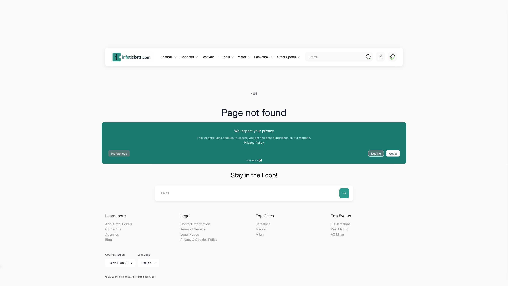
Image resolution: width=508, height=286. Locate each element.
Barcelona (263, 224)
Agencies (112, 234)
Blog (108, 240)
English (146, 262)
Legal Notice (189, 234)
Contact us (113, 229)
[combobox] (335, 56)
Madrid (261, 229)
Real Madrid (339, 229)
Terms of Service (192, 229)
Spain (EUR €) (118, 262)
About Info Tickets (118, 224)
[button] (168, 56)
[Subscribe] (344, 193)
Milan (260, 234)
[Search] (368, 56)
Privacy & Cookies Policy (198, 240)
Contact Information (195, 224)
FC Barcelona (341, 224)
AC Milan (337, 234)
